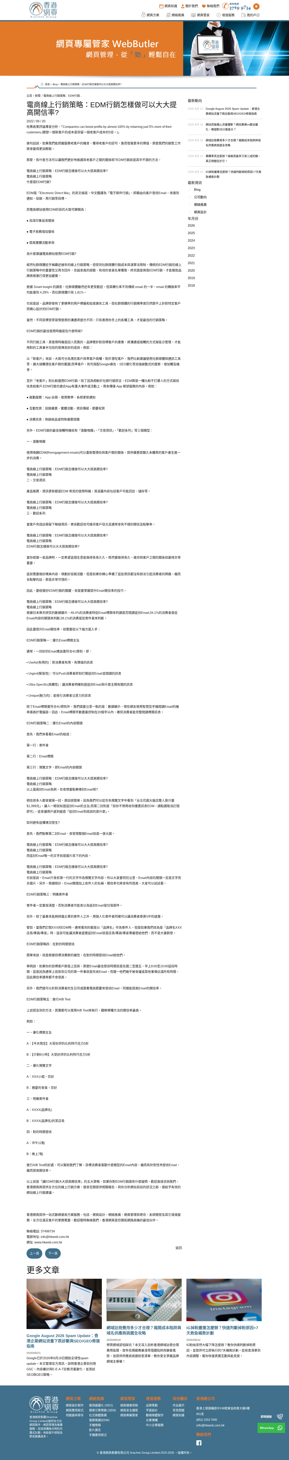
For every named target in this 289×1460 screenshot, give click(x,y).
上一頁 (34, 1253)
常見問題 (178, 1410)
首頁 (47, 84)
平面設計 (152, 1410)
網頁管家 (127, 1399)
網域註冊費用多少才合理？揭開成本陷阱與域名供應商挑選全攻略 (233, 143)
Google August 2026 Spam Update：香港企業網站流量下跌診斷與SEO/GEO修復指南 (233, 111)
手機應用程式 (98, 1435)
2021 (191, 263)
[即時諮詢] (280, 1416)
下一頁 (53, 1253)
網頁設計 (200, 212)
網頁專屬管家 (129, 1415)
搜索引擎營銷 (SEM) (102, 1410)
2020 (191, 270)
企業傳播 (152, 1420)
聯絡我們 (203, 1435)
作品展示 (178, 1405)
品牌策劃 (152, 1405)
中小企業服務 (155, 1425)
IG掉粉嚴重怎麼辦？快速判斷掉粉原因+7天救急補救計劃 (233, 174)
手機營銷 (95, 1425)
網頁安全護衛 (129, 1410)
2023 (191, 248)
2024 (191, 240)
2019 (191, 278)
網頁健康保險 (129, 1405)
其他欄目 (180, 1399)
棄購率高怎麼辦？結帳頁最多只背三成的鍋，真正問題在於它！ (233, 158)
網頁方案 (73, 1399)
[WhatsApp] (280, 1428)
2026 (191, 225)
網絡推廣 (200, 204)
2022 (191, 255)
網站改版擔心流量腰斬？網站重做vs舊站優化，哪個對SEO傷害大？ (232, 127)
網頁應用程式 (75, 1410)
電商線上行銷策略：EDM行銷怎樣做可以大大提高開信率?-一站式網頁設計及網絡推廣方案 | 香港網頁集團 (63, 95)
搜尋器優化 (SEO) (101, 1405)
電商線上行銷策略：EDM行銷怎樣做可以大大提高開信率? (91, 84)
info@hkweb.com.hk (210, 1425)
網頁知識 (178, 1415)
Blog (55, 84)
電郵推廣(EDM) (99, 1420)
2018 (191, 285)
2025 (191, 233)
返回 (179, 1248)
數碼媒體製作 (155, 1415)
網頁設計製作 (75, 1405)
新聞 (37, 95)
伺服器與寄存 (75, 1415)
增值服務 (153, 1399)
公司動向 (200, 197)
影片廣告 (95, 1430)
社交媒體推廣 (98, 1415)
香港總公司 (205, 1399)
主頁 (29, 95)
